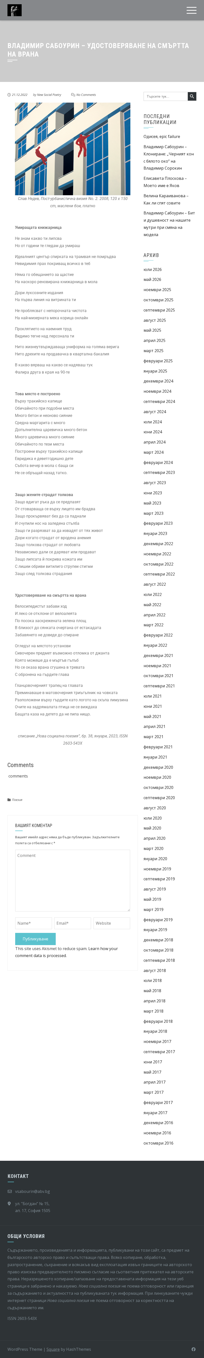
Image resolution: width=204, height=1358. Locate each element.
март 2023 (153, 513)
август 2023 (155, 482)
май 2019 (152, 899)
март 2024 (153, 452)
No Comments (86, 94)
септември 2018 (159, 960)
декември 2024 (158, 381)
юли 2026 (153, 269)
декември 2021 (158, 655)
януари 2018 (155, 1031)
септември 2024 (159, 401)
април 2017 (154, 1082)
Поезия (17, 799)
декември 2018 (158, 940)
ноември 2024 (157, 391)
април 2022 (154, 615)
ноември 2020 (157, 777)
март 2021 (153, 736)
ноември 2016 (157, 1133)
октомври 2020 (158, 787)
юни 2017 (153, 1062)
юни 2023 (153, 493)
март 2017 (153, 1092)
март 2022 (153, 625)
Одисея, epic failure (162, 136)
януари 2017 (155, 1112)
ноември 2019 (157, 869)
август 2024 (155, 411)
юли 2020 (153, 818)
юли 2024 (153, 422)
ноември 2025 (157, 289)
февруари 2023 (158, 523)
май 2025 (152, 330)
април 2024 (154, 442)
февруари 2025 (158, 361)
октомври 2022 (158, 564)
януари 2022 (155, 645)
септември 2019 (159, 879)
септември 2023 (159, 472)
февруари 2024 (158, 462)
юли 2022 (153, 594)
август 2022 (155, 584)
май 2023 (152, 503)
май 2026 (152, 279)
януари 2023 (155, 533)
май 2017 (152, 1072)
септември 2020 (159, 797)
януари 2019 (155, 929)
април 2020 (154, 838)
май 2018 (152, 990)
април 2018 (154, 1001)
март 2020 (153, 848)
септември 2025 (159, 310)
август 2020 (155, 808)
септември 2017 (159, 1051)
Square (53, 1349)
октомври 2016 (158, 1143)
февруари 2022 (158, 635)
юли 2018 (153, 980)
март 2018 (153, 1011)
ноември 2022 (157, 554)
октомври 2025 (158, 300)
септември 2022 (159, 574)
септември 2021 (159, 686)
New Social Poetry (49, 94)
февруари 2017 (158, 1102)
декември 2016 (158, 1122)
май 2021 (152, 716)
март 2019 (153, 909)
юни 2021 (153, 706)
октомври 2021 (158, 675)
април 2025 (154, 340)
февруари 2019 (158, 919)
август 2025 (155, 320)
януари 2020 (155, 858)
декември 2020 (158, 767)
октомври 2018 (158, 950)
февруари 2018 (158, 1021)
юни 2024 (153, 432)
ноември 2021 (157, 665)
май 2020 (152, 828)
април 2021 (154, 726)
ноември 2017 (157, 1041)
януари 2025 (155, 371)
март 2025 (153, 350)
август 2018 (155, 970)
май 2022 (152, 604)
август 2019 (155, 889)
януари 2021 (155, 757)
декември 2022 (158, 543)
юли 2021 (153, 696)
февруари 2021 (158, 747)
